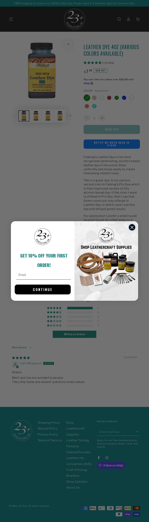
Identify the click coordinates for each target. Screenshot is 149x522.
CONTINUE (43, 289)
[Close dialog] (132, 227)
